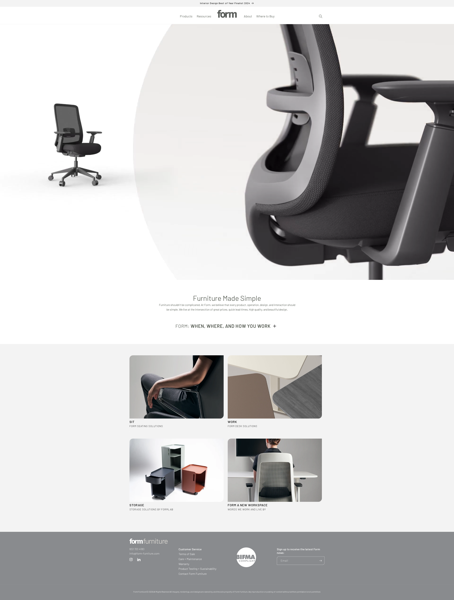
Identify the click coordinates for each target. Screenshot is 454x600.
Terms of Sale (187, 554)
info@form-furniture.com (144, 553)
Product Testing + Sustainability (197, 568)
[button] (186, 16)
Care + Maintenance (190, 559)
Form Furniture (139, 592)
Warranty (184, 564)
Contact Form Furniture (193, 573)
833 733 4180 (136, 549)
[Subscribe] (320, 560)
